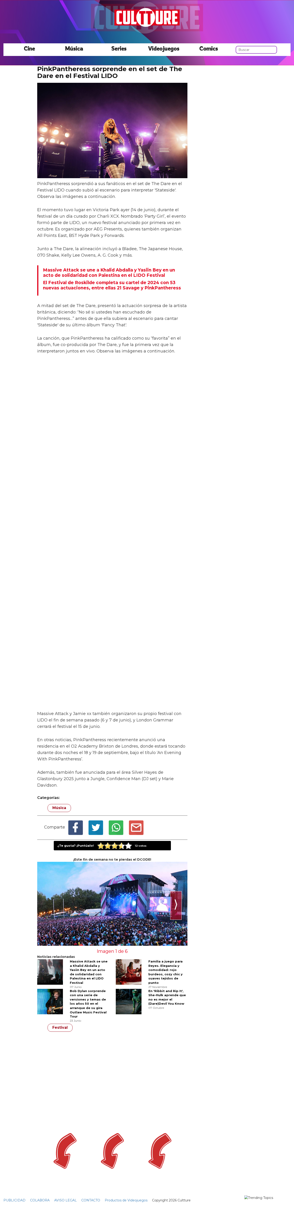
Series (119, 48)
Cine (29, 48)
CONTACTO (90, 1200)
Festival (60, 1027)
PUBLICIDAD (14, 1200)
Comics (208, 48)
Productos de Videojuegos (126, 1200)
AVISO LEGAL (65, 1200)
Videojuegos (163, 48)
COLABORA (40, 1200)
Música (74, 48)
